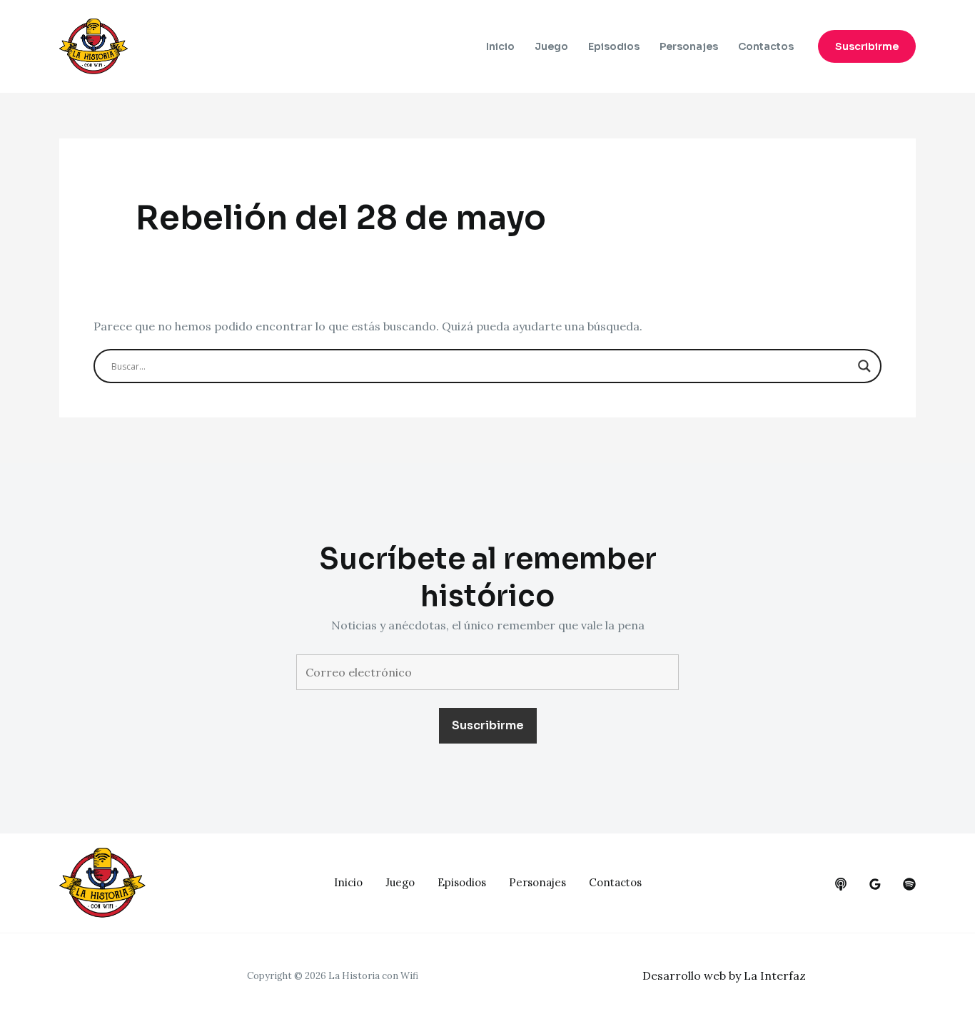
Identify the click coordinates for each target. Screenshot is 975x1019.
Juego (551, 46)
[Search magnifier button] (864, 366)
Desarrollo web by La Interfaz (724, 975)
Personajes (689, 46)
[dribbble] (909, 884)
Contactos (766, 46)
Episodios (614, 46)
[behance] (840, 884)
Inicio (500, 46)
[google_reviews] (875, 884)
